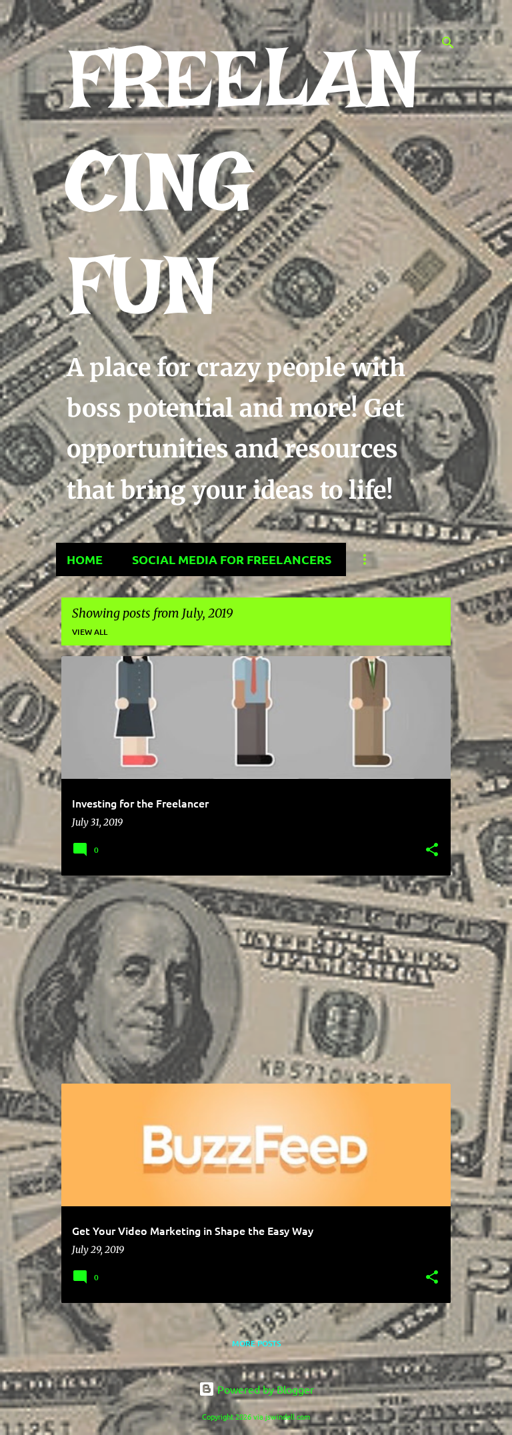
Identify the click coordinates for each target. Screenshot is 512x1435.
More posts (256, 1343)
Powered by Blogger (264, 1389)
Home (85, 559)
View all (89, 631)
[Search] (448, 43)
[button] (432, 851)
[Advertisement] (256, 979)
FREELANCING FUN (243, 181)
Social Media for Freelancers (231, 559)
